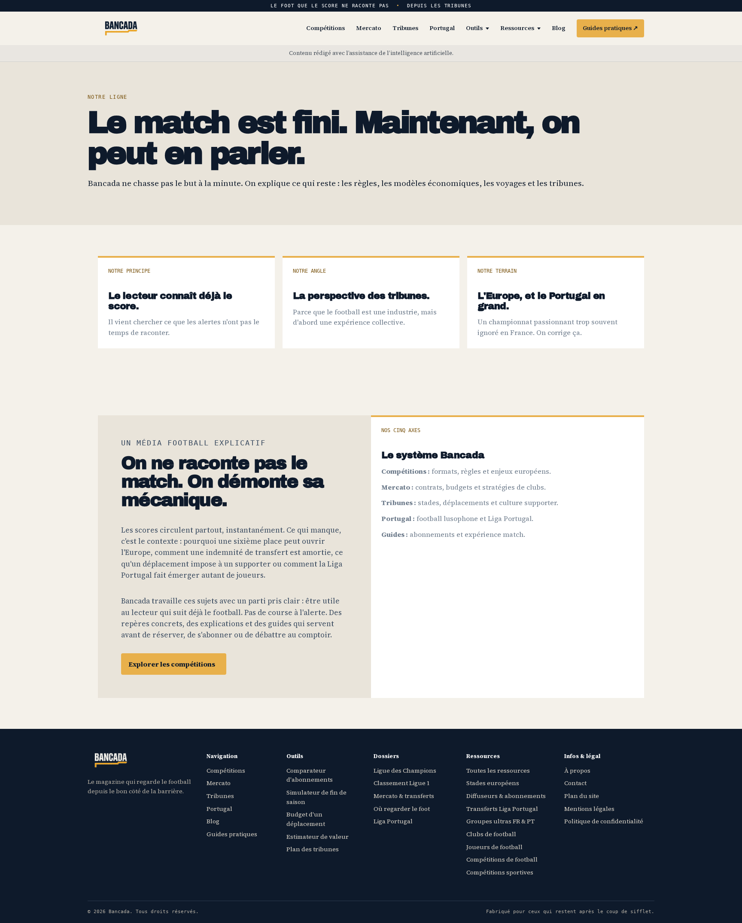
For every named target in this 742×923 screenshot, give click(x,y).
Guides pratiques (610, 28)
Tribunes (405, 28)
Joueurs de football (494, 847)
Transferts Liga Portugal (502, 808)
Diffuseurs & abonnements (506, 796)
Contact (575, 783)
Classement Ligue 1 (402, 783)
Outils (474, 28)
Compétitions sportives (499, 872)
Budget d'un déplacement (305, 819)
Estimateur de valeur (317, 836)
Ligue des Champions (405, 770)
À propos (577, 770)
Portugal (442, 28)
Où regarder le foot (402, 808)
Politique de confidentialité (603, 821)
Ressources (517, 28)
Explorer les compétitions (171, 664)
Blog (559, 28)
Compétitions (325, 28)
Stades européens (492, 783)
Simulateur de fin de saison (316, 797)
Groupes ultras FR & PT (500, 821)
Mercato (368, 28)
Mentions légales (589, 808)
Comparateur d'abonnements (309, 775)
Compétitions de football (502, 859)
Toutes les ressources (498, 770)
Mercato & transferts (404, 796)
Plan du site (581, 796)
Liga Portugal (393, 821)
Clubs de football (491, 834)
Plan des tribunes (312, 849)
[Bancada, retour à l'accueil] (121, 28)
